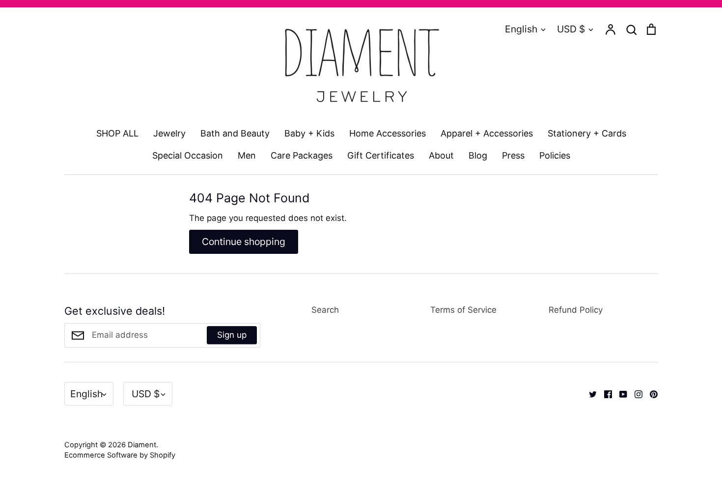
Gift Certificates (380, 155)
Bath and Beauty (235, 133)
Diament (142, 444)
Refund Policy (576, 310)
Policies (554, 155)
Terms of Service (463, 310)
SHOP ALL (117, 133)
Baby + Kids (309, 133)
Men (247, 155)
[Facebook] (604, 393)
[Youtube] (619, 393)
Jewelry (169, 133)
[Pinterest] (650, 393)
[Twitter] (589, 393)
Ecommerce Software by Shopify (119, 455)
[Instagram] (634, 393)
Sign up (232, 335)
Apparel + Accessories (487, 133)
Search (325, 310)
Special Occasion (187, 155)
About (441, 155)
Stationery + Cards (587, 133)
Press (513, 155)
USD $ (571, 29)
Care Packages (302, 155)
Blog (478, 155)
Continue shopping (243, 241)
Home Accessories (387, 133)
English (521, 29)
